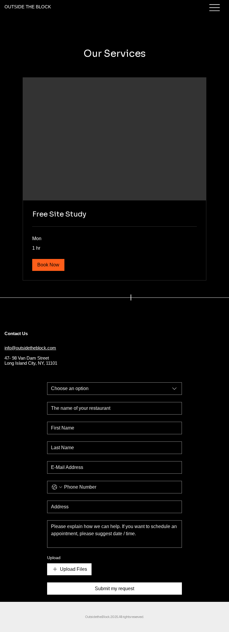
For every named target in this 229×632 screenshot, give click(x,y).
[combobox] (114, 388)
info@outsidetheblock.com (30, 347)
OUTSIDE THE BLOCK (27, 6)
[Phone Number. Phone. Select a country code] (57, 487)
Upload (54, 557)
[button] (48, 265)
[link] (114, 214)
